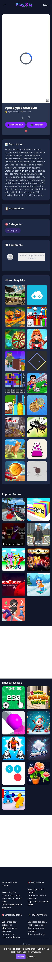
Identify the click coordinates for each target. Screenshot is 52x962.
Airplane (13, 230)
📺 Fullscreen (36, 124)
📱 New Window (15, 124)
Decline (31, 956)
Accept (21, 956)
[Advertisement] (26, 652)
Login (45, 5)
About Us (26, 944)
